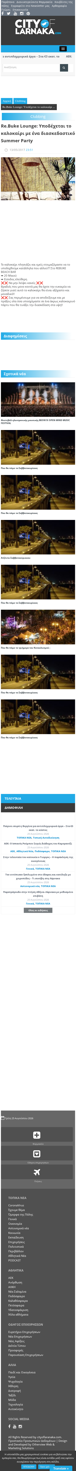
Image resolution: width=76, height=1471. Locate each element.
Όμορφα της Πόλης (20, 1214)
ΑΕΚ (12, 851)
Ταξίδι (12, 1395)
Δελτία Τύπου (17, 1345)
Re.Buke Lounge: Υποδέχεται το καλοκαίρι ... (28, 107)
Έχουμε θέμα (16, 1210)
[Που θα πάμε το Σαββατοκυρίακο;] (38, 447)
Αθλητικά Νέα (24, 851)
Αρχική (7, 100)
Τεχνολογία (15, 1404)
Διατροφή (14, 1390)
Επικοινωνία (20, 9)
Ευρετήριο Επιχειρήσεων (24, 1332)
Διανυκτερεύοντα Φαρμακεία (34, 2)
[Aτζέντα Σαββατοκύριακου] (38, 537)
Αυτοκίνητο (15, 1409)
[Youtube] (16, 14)
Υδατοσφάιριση (18, 1310)
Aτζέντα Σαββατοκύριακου (15, 557)
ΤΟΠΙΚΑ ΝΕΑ (24, 837)
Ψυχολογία (15, 1381)
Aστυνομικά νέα (29, 886)
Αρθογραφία (59, 6)
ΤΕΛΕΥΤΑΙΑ (13, 798)
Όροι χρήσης (46, 1466)
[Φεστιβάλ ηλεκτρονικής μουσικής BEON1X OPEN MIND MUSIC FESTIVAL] (38, 399)
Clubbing (20, 100)
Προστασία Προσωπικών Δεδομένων (32, 1441)
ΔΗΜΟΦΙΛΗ (14, 808)
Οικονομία (15, 1223)
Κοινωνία (14, 1233)
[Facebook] (3, 14)
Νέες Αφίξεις (16, 1341)
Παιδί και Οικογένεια (21, 1372)
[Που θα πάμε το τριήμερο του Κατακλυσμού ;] (38, 626)
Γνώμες (6, 9)
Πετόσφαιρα (16, 1305)
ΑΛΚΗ (11, 1287)
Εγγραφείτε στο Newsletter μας (30, 6)
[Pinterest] (29, 14)
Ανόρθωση (15, 1282)
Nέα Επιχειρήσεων (20, 1336)
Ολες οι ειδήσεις (38, 910)
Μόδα (12, 1400)
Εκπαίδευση (16, 1237)
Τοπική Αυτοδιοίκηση (46, 837)
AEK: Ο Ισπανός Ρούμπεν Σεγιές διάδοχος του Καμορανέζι (38, 843)
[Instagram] (23, 14)
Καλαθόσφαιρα (18, 1301)
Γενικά (30, 868)
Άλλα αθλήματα (18, 1314)
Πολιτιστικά (16, 1246)
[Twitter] (10, 14)
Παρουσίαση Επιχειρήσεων (25, 1355)
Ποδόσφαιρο (42, 851)
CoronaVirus (16, 1205)
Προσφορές (15, 1350)
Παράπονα (7, 2)
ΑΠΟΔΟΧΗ (28, 1466)
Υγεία (11, 1377)
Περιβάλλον (16, 1251)
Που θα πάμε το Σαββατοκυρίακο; (19, 468)
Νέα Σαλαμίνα (17, 1291)
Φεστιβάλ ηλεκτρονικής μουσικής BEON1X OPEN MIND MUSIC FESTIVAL (35, 422)
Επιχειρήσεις (16, 1242)
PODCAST (14, 1260)
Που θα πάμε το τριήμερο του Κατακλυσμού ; (25, 647)
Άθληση (13, 1386)
